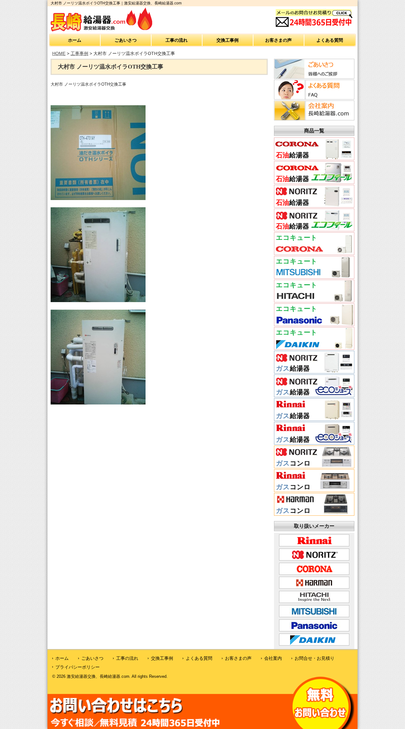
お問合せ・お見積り (314, 658)
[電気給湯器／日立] (314, 299)
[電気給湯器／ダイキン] (314, 347)
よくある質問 (329, 40)
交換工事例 (227, 40)
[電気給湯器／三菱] (314, 276)
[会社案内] (313, 118)
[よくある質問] (313, 97)
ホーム (74, 40)
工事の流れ (176, 40)
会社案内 (273, 658)
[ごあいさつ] (313, 76)
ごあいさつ (126, 40)
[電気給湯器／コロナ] (314, 252)
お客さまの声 (278, 40)
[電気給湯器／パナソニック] (314, 323)
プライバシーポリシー (77, 667)
